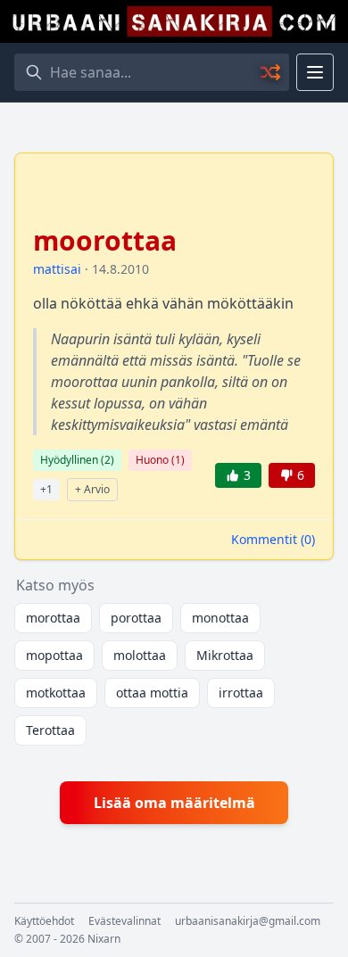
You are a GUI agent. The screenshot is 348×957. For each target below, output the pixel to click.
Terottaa (50, 730)
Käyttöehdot (44, 921)
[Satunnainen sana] (271, 72)
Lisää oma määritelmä (174, 803)
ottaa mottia (152, 692)
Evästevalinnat (124, 921)
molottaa (139, 655)
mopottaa (54, 655)
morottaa (53, 617)
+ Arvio (92, 489)
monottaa (220, 617)
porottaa (136, 617)
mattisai (57, 268)
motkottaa (56, 692)
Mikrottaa (224, 655)
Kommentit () (273, 539)
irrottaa (241, 692)
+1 (46, 489)
